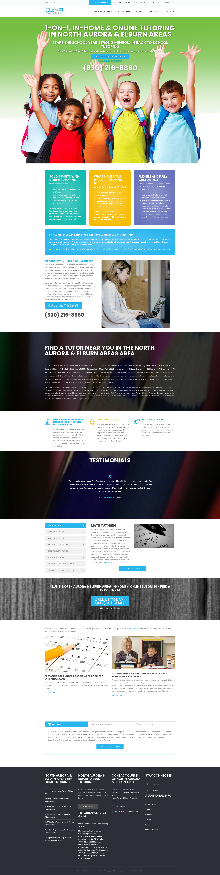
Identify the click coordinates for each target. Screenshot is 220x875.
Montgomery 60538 (123, 369)
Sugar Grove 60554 (139, 369)
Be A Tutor (144, 2)
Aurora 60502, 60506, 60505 (158, 365)
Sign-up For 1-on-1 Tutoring (110, 56)
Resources (155, 2)
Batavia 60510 (50, 372)
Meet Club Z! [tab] (57, 724)
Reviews (127, 2)
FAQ (135, 2)
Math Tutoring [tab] (55, 525)
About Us (149, 809)
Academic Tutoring (103, 11)
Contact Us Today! (132, 568)
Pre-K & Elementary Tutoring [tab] (61, 570)
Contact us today (132, 628)
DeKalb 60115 (68, 369)
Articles (148, 819)
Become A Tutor (151, 804)
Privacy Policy (138, 871)
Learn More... (108, 562)
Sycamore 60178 (168, 369)
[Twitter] (54, 2)
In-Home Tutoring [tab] (103, 724)
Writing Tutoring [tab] (56, 538)
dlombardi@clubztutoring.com (126, 811)
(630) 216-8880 (120, 806)
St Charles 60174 (154, 369)
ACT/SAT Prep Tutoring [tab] (58, 545)
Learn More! (88, 806)
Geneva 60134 (62, 372)
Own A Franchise (169, 2)
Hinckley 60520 (92, 369)
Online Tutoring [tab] (146, 724)
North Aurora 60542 (92, 372)
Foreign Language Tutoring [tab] (61, 564)
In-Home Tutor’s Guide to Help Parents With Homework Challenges (139, 675)
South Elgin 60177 (76, 372)
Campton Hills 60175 (53, 369)
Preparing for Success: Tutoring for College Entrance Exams (74, 677)
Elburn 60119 (79, 369)
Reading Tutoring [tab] (56, 532)
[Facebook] (51, 2)
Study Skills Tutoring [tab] (58, 551)
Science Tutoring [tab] (56, 557)
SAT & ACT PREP (123, 11)
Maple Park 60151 (106, 369)
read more (50, 692)
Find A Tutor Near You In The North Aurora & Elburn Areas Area (100, 350)
